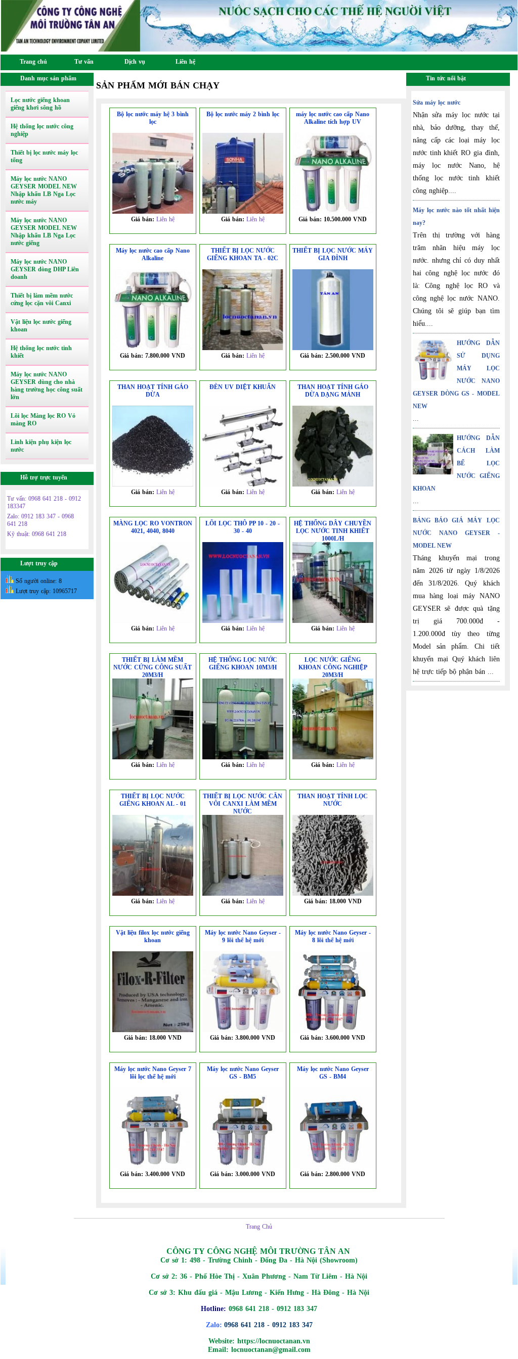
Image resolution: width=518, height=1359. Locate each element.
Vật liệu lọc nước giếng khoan (41, 325)
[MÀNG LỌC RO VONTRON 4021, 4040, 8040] (152, 620)
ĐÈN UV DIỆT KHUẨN (242, 387)
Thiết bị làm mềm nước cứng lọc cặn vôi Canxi (42, 299)
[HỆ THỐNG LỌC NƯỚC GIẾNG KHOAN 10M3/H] (242, 757)
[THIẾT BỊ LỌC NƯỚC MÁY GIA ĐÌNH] (332, 348)
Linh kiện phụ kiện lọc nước (41, 446)
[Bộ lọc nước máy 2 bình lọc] (242, 211)
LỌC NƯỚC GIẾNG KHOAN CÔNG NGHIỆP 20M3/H (332, 667)
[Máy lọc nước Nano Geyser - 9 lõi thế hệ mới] (242, 1030)
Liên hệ (165, 219)
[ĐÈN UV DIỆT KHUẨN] (242, 484)
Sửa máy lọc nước (436, 102)
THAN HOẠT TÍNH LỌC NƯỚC (332, 800)
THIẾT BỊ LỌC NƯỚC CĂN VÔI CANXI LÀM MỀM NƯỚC (242, 804)
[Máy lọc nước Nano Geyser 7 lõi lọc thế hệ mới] (152, 1166)
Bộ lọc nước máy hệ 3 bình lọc (153, 118)
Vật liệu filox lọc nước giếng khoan (153, 936)
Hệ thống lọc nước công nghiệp (42, 130)
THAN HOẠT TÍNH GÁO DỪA (152, 390)
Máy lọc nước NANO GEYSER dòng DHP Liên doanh (45, 269)
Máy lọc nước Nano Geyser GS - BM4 (333, 1072)
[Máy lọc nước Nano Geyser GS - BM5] (242, 1166)
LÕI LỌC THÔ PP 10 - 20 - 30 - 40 (242, 527)
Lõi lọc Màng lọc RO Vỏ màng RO (43, 419)
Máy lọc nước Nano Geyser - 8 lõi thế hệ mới (333, 936)
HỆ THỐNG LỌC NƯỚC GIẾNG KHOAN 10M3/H (242, 663)
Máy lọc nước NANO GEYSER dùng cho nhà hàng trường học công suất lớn (46, 386)
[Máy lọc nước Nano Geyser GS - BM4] (332, 1166)
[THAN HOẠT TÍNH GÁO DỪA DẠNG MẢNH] (332, 484)
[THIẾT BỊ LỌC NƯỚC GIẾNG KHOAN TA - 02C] (242, 348)
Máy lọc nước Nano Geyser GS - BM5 (243, 1072)
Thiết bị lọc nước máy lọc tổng (44, 156)
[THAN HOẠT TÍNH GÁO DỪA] (152, 484)
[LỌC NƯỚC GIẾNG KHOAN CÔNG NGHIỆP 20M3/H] (332, 757)
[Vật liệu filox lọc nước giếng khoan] (152, 1030)
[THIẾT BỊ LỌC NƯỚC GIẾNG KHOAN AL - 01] (152, 893)
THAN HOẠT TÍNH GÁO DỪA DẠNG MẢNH (332, 390)
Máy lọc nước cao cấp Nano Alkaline (153, 254)
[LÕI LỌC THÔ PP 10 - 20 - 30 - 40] (242, 620)
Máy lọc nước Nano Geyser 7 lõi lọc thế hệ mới (152, 1072)
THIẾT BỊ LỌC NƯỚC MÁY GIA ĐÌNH (332, 254)
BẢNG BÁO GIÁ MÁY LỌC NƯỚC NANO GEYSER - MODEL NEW (456, 533)
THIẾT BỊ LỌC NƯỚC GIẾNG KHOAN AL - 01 (152, 800)
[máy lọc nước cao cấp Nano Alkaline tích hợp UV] (332, 211)
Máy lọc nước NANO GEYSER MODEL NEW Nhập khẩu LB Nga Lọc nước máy (44, 190)
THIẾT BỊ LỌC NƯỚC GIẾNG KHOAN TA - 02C (242, 254)
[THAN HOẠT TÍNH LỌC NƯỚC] (332, 893)
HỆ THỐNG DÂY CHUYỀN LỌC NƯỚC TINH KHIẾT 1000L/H (332, 531)
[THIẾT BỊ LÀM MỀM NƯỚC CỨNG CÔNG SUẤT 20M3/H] (152, 757)
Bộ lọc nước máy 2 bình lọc (242, 114)
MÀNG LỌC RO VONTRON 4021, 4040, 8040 (152, 527)
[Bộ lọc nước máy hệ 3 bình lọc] (152, 211)
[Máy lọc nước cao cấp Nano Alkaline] (152, 348)
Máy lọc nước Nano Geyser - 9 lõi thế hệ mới (243, 936)
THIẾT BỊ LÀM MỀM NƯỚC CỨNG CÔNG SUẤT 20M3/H (152, 667)
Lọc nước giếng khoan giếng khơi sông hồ (40, 103)
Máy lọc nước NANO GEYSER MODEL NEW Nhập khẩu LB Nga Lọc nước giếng (44, 232)
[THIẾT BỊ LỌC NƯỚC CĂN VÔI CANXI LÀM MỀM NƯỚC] (242, 893)
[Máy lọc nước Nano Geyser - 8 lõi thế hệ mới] (332, 1030)
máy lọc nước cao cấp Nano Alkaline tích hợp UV (332, 118)
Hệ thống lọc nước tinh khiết (41, 352)
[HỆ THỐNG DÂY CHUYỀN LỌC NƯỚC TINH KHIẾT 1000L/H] (332, 620)
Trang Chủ (259, 1226)
